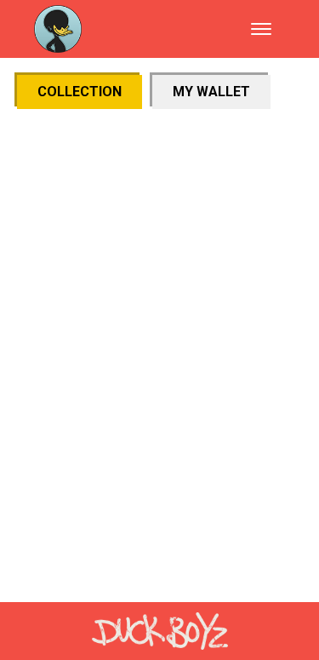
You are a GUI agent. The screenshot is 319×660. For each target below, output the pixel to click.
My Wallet (211, 91)
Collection (79, 91)
